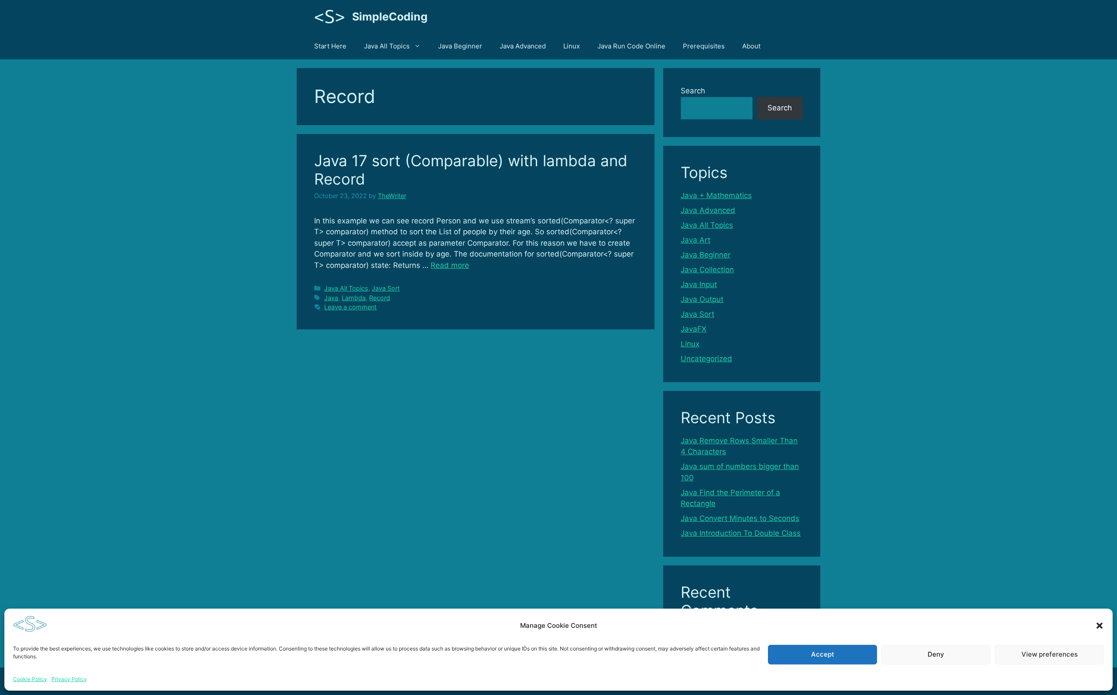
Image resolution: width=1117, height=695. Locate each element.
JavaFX (693, 329)
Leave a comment (350, 307)
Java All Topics (387, 46)
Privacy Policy (69, 679)
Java (331, 297)
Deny (936, 654)
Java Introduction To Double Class (741, 533)
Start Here (330, 46)
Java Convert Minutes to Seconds (740, 518)
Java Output (702, 299)
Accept (822, 654)
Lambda (354, 297)
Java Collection (707, 269)
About (751, 46)
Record (379, 297)
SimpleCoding (390, 16)
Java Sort (386, 288)
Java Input (699, 284)
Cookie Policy (30, 679)
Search (693, 90)
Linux (571, 46)
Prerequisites (704, 46)
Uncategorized (706, 358)
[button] (1099, 625)
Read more (450, 265)
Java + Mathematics (716, 195)
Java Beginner (460, 46)
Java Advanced (523, 46)
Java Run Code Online (631, 46)
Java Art (695, 240)
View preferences (1049, 654)
